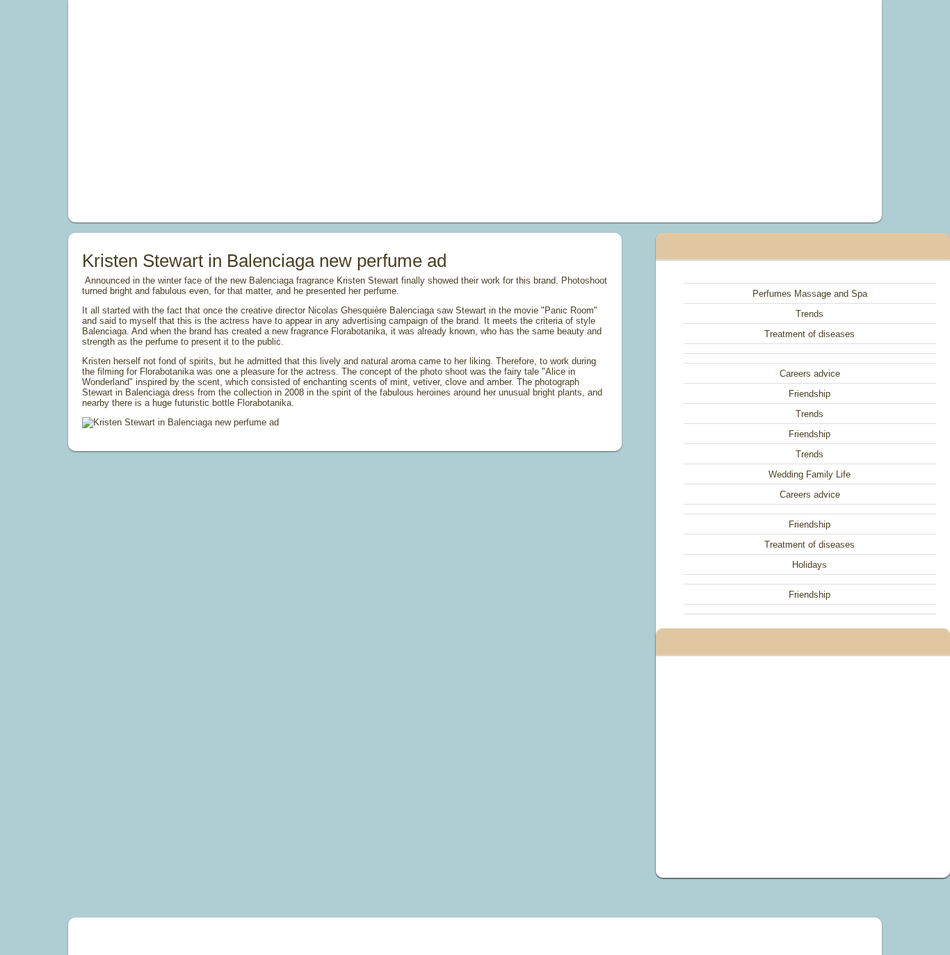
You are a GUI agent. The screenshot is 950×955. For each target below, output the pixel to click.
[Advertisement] (318, 111)
